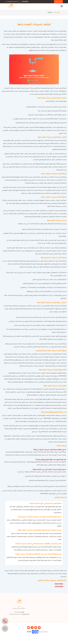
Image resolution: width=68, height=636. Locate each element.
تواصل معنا (58, 1)
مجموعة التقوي (23, 631)
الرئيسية (57, 12)
